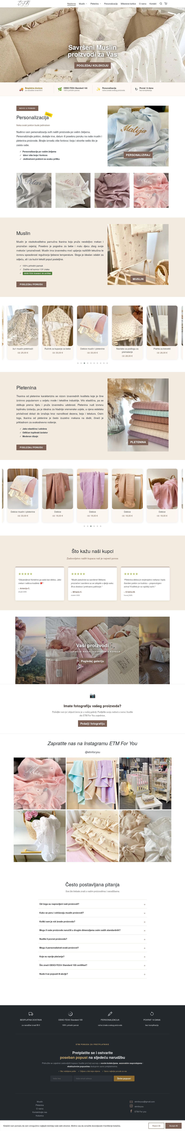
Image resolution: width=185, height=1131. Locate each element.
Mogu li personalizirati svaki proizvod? (59, 947)
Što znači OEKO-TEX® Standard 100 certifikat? (63, 965)
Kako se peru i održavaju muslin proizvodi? (61, 912)
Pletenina (40, 1105)
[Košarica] (165, 3)
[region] (92, 1125)
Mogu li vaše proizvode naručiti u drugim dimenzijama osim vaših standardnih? (80, 930)
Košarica (40, 1115)
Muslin (40, 1101)
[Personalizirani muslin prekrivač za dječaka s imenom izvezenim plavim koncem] (33, 190)
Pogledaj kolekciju (92, 65)
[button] (77, 363)
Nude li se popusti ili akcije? (53, 973)
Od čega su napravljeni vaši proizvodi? (59, 903)
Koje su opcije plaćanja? (51, 956)
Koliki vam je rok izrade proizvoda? (57, 921)
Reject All (156, 1125)
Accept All (173, 1125)
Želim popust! (124, 1078)
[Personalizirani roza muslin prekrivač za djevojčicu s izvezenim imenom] (112, 190)
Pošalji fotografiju (92, 723)
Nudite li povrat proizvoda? (53, 938)
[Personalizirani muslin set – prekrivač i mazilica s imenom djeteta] (73, 190)
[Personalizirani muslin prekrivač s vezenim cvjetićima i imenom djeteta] (151, 190)
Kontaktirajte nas (39, 1112)
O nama (39, 1108)
